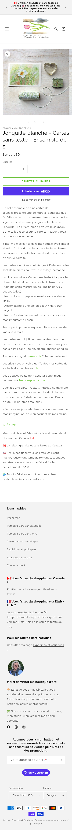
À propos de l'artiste (19, 557)
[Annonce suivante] (65, 7)
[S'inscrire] (61, 760)
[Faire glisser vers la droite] (44, 122)
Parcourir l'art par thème (22, 533)
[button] (7, 29)
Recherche (13, 517)
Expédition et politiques (21, 549)
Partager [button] (12, 424)
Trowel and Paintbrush (23, 820)
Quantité (7, 162)
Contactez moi (16, 565)
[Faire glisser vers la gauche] (28, 122)
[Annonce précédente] (6, 7)
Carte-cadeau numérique (22, 541)
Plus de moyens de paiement (36, 200)
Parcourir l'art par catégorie (24, 525)
